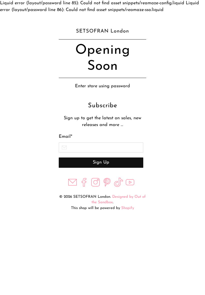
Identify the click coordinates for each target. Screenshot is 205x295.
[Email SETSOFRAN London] (72, 186)
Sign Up (101, 162)
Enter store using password (102, 86)
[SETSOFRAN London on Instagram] (95, 186)
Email (65, 136)
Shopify (127, 208)
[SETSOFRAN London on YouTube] (130, 186)
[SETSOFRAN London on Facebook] (84, 186)
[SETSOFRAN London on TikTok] (118, 186)
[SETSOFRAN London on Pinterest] (107, 186)
